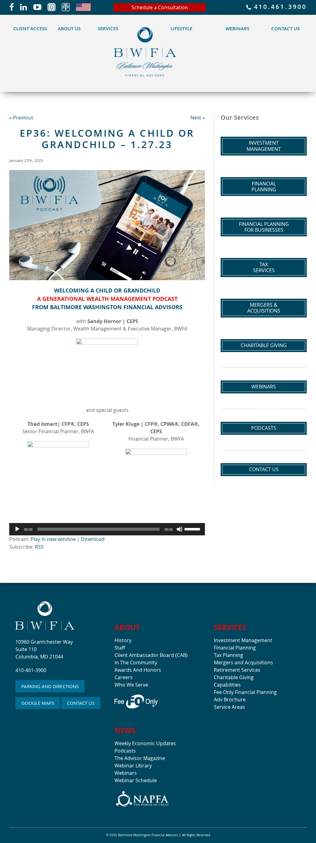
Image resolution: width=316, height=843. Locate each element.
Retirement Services (237, 670)
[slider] (193, 528)
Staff (119, 647)
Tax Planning (228, 655)
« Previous (21, 117)
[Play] (17, 529)
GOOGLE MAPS (37, 703)
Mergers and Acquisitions (243, 662)
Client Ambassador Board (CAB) (151, 655)
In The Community (135, 662)
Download (93, 539)
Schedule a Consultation (159, 7)
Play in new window (53, 539)
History (122, 640)
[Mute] (180, 529)
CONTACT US (80, 703)
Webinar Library (133, 765)
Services (108, 28)
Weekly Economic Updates (145, 743)
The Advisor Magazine (139, 758)
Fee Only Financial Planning (245, 692)
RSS (39, 546)
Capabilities (227, 684)
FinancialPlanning (264, 186)
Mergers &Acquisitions (263, 307)
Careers (123, 677)
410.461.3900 (279, 7)
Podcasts (263, 428)
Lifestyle (181, 28)
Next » (197, 117)
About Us (69, 28)
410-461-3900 (30, 670)
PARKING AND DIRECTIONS (50, 686)
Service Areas (229, 707)
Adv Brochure (230, 699)
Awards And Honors (137, 670)
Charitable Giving (264, 345)
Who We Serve (131, 684)
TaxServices (264, 267)
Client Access (30, 28)
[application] (107, 529)
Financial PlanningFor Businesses (264, 227)
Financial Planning (235, 647)
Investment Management (243, 640)
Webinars (237, 28)
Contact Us (285, 28)
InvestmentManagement (264, 145)
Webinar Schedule (135, 780)
